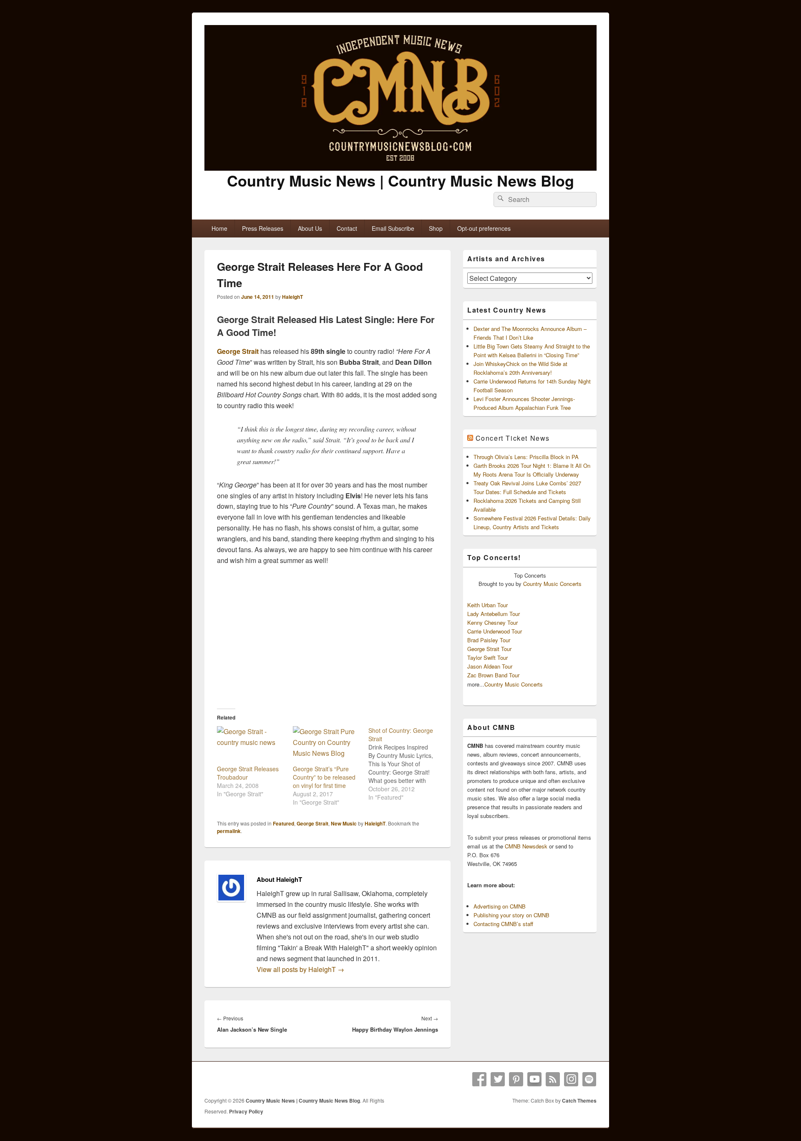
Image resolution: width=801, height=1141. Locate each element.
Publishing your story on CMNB (511, 915)
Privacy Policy (246, 1111)
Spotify (589, 1079)
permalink (229, 831)
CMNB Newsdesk (526, 846)
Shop (436, 228)
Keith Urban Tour (487, 605)
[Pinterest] (516, 1079)
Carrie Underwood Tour (494, 631)
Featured (283, 823)
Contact (347, 228)
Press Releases (262, 228)
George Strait (238, 351)
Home (219, 228)
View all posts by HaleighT (300, 969)
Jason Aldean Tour (489, 666)
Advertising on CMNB (500, 906)
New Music (344, 823)
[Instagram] (571, 1079)
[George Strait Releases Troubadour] (251, 745)
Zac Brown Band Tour (493, 675)
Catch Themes (579, 1100)
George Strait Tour (489, 649)
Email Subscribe (393, 228)
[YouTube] (534, 1079)
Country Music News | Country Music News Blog (400, 180)
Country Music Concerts (552, 584)
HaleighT (292, 296)
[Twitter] (498, 1079)
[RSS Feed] (553, 1079)
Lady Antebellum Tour (493, 614)
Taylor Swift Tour (487, 657)
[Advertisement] (327, 636)
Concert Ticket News (513, 438)
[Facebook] (479, 1079)
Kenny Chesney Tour (492, 622)
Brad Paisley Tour (488, 640)
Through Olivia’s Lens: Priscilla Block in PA (526, 457)
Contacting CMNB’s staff (503, 924)
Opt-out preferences (484, 228)
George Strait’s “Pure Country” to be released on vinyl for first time (324, 777)
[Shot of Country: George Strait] (406, 763)
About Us (310, 228)
